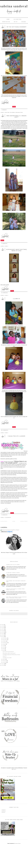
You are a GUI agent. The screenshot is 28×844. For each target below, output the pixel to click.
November (5, 639)
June (4, 647)
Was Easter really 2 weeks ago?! (16, 116)
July (3, 645)
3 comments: (4, 243)
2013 (3, 635)
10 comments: (4, 292)
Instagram (4, 809)
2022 (3, 624)
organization (19, 112)
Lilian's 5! (16, 298)
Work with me (6, 21)
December (5, 638)
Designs (23, 21)
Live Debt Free (17, 19)
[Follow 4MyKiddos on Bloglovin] (7, 532)
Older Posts (4, 521)
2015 (3, 632)
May (4, 648)
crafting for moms (10, 112)
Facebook (4, 811)
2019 (3, 626)
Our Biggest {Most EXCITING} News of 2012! (16, 250)
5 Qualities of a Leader (16, 436)
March (4, 659)
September (5, 642)
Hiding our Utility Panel (13, 564)
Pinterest (3, 812)
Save (14, 106)
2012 (3, 636)
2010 (3, 665)
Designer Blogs (18, 843)
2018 (3, 627)
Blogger (14, 769)
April (4, 650)
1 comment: (4, 109)
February (4, 660)
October (4, 641)
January (4, 662)
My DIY (16, 21)
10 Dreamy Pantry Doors (13, 572)
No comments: (5, 430)
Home (8, 19)
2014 (3, 633)
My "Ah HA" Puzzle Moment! (16, 27)
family (6, 246)
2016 (3, 630)
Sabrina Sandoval (14, 6)
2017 (3, 629)
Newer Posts (23, 521)
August (4, 644)
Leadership (8, 517)
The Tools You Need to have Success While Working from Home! (16, 597)
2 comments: (4, 514)
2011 (3, 663)
